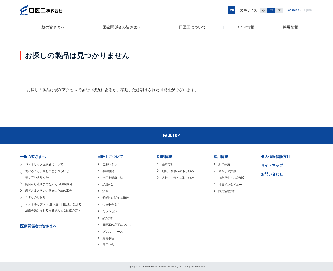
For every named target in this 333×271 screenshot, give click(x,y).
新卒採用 (224, 164)
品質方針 (108, 218)
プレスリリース (112, 231)
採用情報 (290, 27)
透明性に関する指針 (115, 198)
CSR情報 (246, 27)
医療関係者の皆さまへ (121, 27)
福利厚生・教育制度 (231, 177)
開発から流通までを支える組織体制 (48, 184)
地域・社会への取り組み (178, 171)
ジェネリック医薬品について (44, 164)
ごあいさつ (109, 164)
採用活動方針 (227, 191)
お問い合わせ (272, 174)
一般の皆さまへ (51, 27)
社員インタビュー (230, 184)
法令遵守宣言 (111, 204)
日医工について (192, 27)
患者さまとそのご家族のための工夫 (48, 190)
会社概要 (108, 171)
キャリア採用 (227, 171)
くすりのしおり (35, 197)
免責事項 (108, 238)
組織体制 (108, 184)
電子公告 (108, 245)
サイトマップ (272, 165)
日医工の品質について (117, 224)
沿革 (105, 191)
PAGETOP (171, 135)
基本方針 (168, 164)
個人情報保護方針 (275, 156)
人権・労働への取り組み (178, 177)
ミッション (109, 211)
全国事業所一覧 (112, 177)
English (307, 10)
